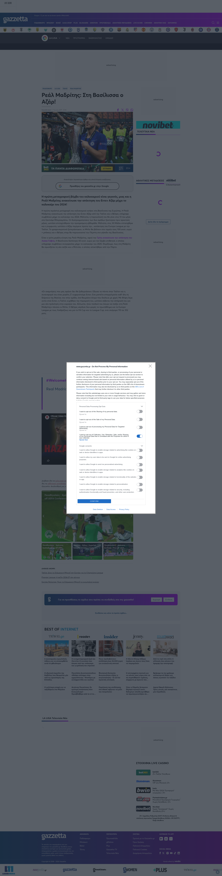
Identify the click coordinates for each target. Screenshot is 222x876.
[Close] (151, 367)
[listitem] (111, 406)
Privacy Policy (124, 509)
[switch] (140, 411)
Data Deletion (98, 509)
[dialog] (111, 438)
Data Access (111, 509)
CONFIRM (94, 501)
